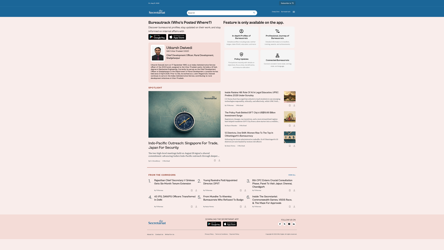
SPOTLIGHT (155, 87)
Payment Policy (234, 234)
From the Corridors (162, 175)
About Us (150, 234)
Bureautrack (285, 12)
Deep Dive (275, 12)
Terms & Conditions (221, 234)
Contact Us (159, 234)
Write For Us (169, 234)
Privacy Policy (209, 234)
